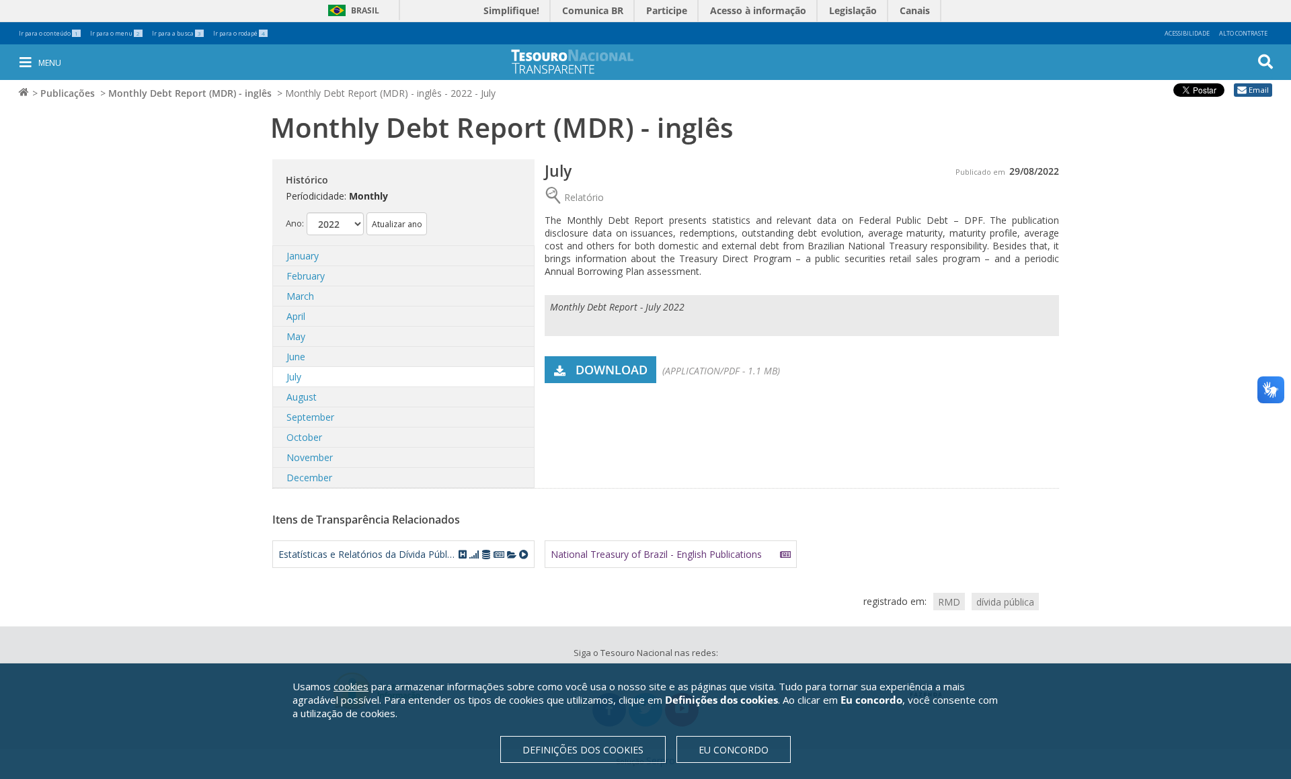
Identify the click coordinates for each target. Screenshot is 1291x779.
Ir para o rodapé (239, 33)
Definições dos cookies (582, 749)
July (293, 376)
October (304, 437)
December (309, 477)
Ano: (295, 223)
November (309, 457)
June (295, 356)
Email (1259, 90)
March (300, 296)
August (301, 397)
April (295, 316)
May (295, 336)
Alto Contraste (1243, 33)
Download (612, 370)
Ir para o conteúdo (48, 33)
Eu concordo (734, 749)
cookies (351, 686)
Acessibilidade (1187, 33)
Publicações (67, 93)
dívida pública (1005, 601)
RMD (949, 601)
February (305, 276)
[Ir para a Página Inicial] (581, 61)
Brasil (351, 10)
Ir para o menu (115, 33)
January (302, 255)
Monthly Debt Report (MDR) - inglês (190, 93)
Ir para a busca (176, 33)
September (310, 417)
